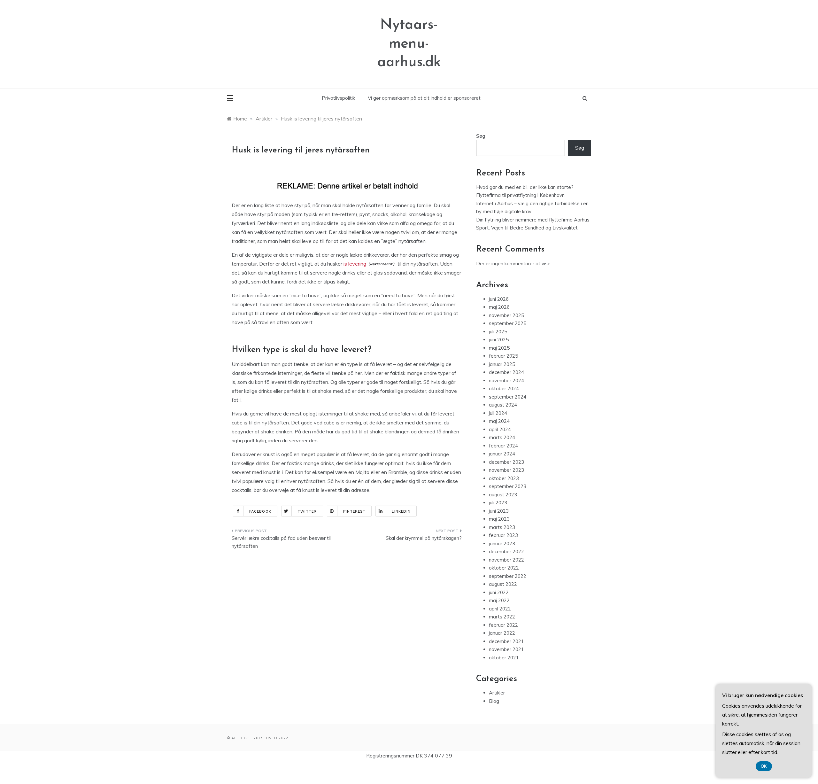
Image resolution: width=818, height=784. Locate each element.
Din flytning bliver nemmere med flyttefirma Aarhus (533, 220)
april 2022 (500, 609)
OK (764, 766)
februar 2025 (503, 356)
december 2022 (506, 551)
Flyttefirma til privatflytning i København (520, 195)
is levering (354, 263)
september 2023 (507, 486)
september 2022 (507, 576)
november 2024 (506, 380)
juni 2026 (499, 299)
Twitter (307, 511)
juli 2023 (498, 503)
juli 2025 (498, 332)
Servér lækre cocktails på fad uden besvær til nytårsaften (281, 542)
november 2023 (506, 470)
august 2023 (503, 495)
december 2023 (506, 462)
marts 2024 (502, 437)
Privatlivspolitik (338, 98)
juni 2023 (499, 511)
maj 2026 (499, 307)
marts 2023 (502, 527)
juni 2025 (499, 340)
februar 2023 (503, 535)
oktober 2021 (504, 658)
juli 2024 (498, 413)
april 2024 (500, 429)
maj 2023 (499, 519)
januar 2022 (502, 633)
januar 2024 (502, 454)
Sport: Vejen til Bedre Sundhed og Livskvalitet (527, 228)
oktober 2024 (504, 388)
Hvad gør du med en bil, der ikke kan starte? (525, 187)
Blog (494, 701)
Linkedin (401, 511)
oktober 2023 (504, 478)
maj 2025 (499, 348)
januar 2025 (502, 364)
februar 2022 (503, 625)
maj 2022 (499, 600)
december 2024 (506, 372)
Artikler (497, 693)
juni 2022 (499, 592)
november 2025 (506, 315)
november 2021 (506, 649)
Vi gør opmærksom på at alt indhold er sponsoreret (424, 98)
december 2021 (506, 641)
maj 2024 (499, 421)
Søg (480, 136)
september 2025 (507, 323)
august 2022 (503, 584)
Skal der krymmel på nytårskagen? (424, 538)
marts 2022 (502, 617)
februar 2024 (503, 446)
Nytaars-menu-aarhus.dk (409, 44)
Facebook (260, 511)
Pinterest (354, 511)
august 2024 (503, 405)
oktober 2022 (504, 568)
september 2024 (507, 397)
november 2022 (506, 560)
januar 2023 (502, 543)
